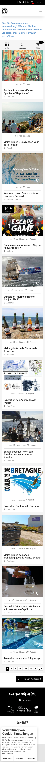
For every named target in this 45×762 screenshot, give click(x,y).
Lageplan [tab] (22, 48)
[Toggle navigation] (41, 11)
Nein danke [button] (7, 758)
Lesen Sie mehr (7, 754)
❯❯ (40, 668)
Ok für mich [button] (31, 758)
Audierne (27, 700)
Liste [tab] (7, 48)
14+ (25, 668)
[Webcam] (24, 3)
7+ (20, 668)
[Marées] (19, 3)
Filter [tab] (38, 48)
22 (31, 668)
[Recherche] (28, 2)
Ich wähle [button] (19, 758)
